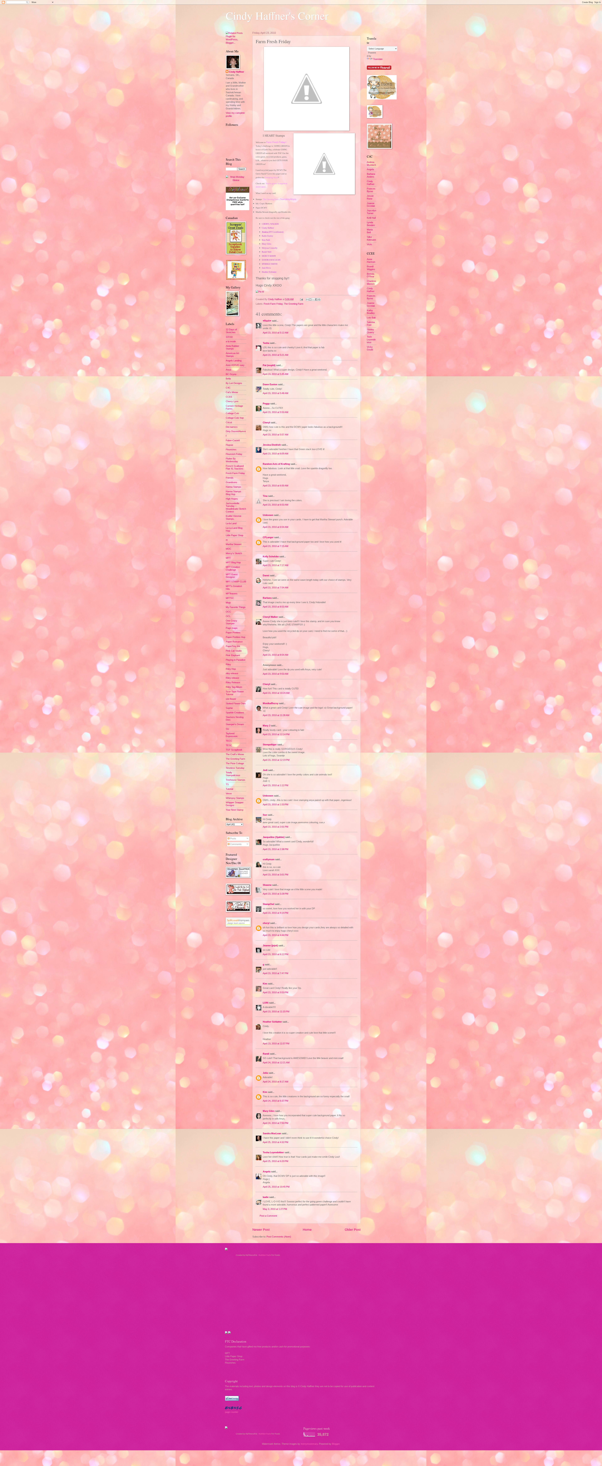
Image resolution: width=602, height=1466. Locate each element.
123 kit (229, 337)
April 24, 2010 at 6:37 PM (275, 1101)
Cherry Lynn (232, 401)
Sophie (229, 708)
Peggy (266, 403)
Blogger (336, 1444)
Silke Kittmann (371, 238)
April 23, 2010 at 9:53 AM (275, 674)
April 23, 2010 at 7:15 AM (275, 546)
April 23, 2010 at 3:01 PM (275, 874)
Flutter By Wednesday (232, 460)
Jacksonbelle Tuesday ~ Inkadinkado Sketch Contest (236, 507)
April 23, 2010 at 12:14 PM (276, 734)
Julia (265, 1073)
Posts (233, 838)
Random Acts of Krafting (276, 464)
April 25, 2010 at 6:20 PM (275, 1161)
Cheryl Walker (270, 617)
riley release (232, 673)
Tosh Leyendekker (371, 340)
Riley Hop (231, 669)
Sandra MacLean (272, 1133)
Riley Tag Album (234, 687)
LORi (265, 1003)
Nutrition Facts (265, 1255)
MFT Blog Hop (233, 562)
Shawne (267, 885)
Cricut (229, 422)
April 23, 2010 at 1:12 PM (275, 785)
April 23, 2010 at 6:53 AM (275, 505)
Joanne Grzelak (371, 204)
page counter (231, 1412)
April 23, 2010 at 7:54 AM (275, 587)
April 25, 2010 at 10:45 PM (276, 1187)
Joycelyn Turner (371, 212)
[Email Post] (301, 299)
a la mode (231, 341)
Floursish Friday (234, 454)
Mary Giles (269, 1111)
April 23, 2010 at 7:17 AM (275, 565)
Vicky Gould (370, 348)
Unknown (268, 515)
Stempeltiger (270, 744)
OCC (228, 611)
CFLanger (268, 537)
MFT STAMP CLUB (236, 581)
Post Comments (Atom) (279, 1236)
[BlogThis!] (310, 299)
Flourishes (231, 449)
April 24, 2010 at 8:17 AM (275, 1081)
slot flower (231, 699)
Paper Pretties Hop (235, 637)
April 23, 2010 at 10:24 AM (276, 693)
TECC (229, 741)
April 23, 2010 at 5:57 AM (275, 434)
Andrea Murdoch (371, 163)
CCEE (229, 397)
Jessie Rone (370, 197)
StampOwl (268, 904)
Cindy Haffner (275, 299)
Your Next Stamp (234, 810)
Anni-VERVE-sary (235, 365)
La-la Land (231, 523)
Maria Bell (370, 231)
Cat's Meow (232, 392)
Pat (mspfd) (269, 365)
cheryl (266, 923)
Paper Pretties (233, 632)
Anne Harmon (371, 260)
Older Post (353, 1229)
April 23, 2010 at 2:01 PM (275, 827)
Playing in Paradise (235, 660)
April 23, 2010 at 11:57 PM (276, 1043)
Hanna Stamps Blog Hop (233, 493)
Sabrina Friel (371, 323)
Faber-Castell (233, 440)
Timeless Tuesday (235, 768)
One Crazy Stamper (231, 622)
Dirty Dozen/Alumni (236, 431)
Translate (378, 59)
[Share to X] (313, 299)
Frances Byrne (371, 190)
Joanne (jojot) (270, 945)
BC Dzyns (231, 374)
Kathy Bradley (371, 312)
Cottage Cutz (232, 413)
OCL (228, 616)
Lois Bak (371, 317)
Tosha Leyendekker (273, 1152)
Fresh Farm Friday (273, 304)
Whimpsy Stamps (235, 798)
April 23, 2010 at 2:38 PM (275, 849)
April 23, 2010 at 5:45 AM (275, 374)
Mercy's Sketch (234, 553)
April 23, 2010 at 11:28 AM (276, 715)
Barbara (267, 598)
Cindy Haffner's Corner (277, 15)
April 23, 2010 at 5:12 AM (275, 332)
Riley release (232, 678)
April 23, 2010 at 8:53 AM (275, 606)
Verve (229, 793)
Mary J (266, 725)
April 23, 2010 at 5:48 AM (275, 393)
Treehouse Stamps (235, 780)
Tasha (266, 343)
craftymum (269, 859)
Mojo (228, 602)
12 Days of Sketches (231, 331)
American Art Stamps (232, 354)
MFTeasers (231, 593)
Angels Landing (233, 360)
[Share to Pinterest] (319, 299)
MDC (228, 549)
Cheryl (266, 422)
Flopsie (229, 445)
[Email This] (307, 299)
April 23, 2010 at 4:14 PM (275, 913)
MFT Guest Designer (232, 575)
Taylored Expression (231, 735)
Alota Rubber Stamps (232, 347)
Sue (265, 815)
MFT (228, 558)
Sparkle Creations (235, 712)
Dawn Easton (270, 384)
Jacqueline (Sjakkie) (274, 837)
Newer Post (261, 1229)
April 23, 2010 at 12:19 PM (276, 760)
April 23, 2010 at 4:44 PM (275, 935)
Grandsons (231, 482)
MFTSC (230, 598)
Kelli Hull (371, 218)
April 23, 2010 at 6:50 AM (275, 485)
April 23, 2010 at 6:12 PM (275, 954)
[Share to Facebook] (316, 299)
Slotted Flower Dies (236, 703)
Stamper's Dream (235, 724)
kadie (266, 1197)
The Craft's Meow (235, 754)
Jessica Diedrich (272, 445)
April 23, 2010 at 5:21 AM (275, 355)
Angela (266, 1171)
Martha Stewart (233, 544)
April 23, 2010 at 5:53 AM (275, 412)
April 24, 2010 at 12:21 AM (276, 1062)
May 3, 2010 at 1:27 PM (275, 1209)
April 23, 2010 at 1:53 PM (275, 804)
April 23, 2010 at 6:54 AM (275, 527)
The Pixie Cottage (235, 763)
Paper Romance (234, 641)
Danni (266, 575)
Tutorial (229, 789)
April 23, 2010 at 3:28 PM (275, 894)
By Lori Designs (234, 383)
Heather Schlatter (272, 1022)
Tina (265, 496)
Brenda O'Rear (370, 275)
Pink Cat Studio (234, 651)
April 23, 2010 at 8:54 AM (275, 655)
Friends (229, 478)
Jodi (265, 770)
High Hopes (232, 499)
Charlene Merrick (371, 282)
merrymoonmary (309, 1444)
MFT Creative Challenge (233, 568)
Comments (236, 844)
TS (227, 784)
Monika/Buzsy (270, 703)
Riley (228, 664)
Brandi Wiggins (371, 268)
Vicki (369, 244)
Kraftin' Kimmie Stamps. (233, 517)
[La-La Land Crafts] (382, 98)
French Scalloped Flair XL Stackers (235, 467)
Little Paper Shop (234, 535)
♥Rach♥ (267, 321)
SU (227, 729)
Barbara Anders (371, 175)
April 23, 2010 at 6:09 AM (275, 453)
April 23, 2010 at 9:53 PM (275, 992)
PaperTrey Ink (233, 646)
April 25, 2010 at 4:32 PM (275, 1142)
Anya (228, 369)
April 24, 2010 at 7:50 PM (275, 1123)
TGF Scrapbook (234, 750)
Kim (265, 983)
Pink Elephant (233, 655)
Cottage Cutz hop (235, 418)
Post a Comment (268, 1216)
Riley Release (233, 682)
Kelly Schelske (271, 556)
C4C (228, 387)
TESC (229, 745)
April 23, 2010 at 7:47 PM (275, 973)
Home (307, 1229)
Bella (228, 378)
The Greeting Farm (293, 304)
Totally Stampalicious (233, 774)
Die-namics (232, 427)
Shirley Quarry (370, 331)
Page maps (232, 628)
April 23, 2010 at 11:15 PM (276, 1011)
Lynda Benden (371, 224)
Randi (266, 1054)
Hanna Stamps (233, 487)
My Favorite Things (236, 607)
